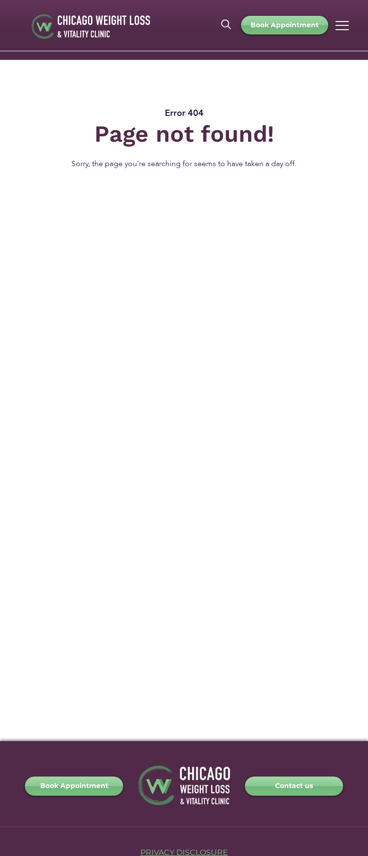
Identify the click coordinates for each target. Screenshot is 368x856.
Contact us (294, 785)
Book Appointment (285, 25)
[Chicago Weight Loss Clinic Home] (184, 812)
